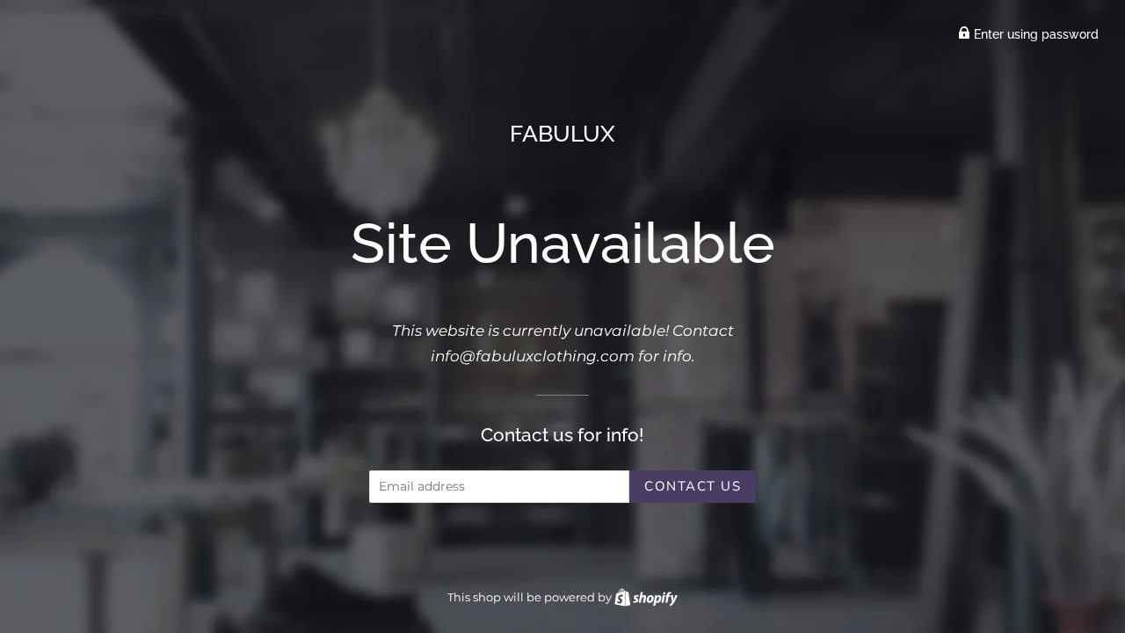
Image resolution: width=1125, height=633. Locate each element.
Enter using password (1034, 34)
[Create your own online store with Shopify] (646, 597)
